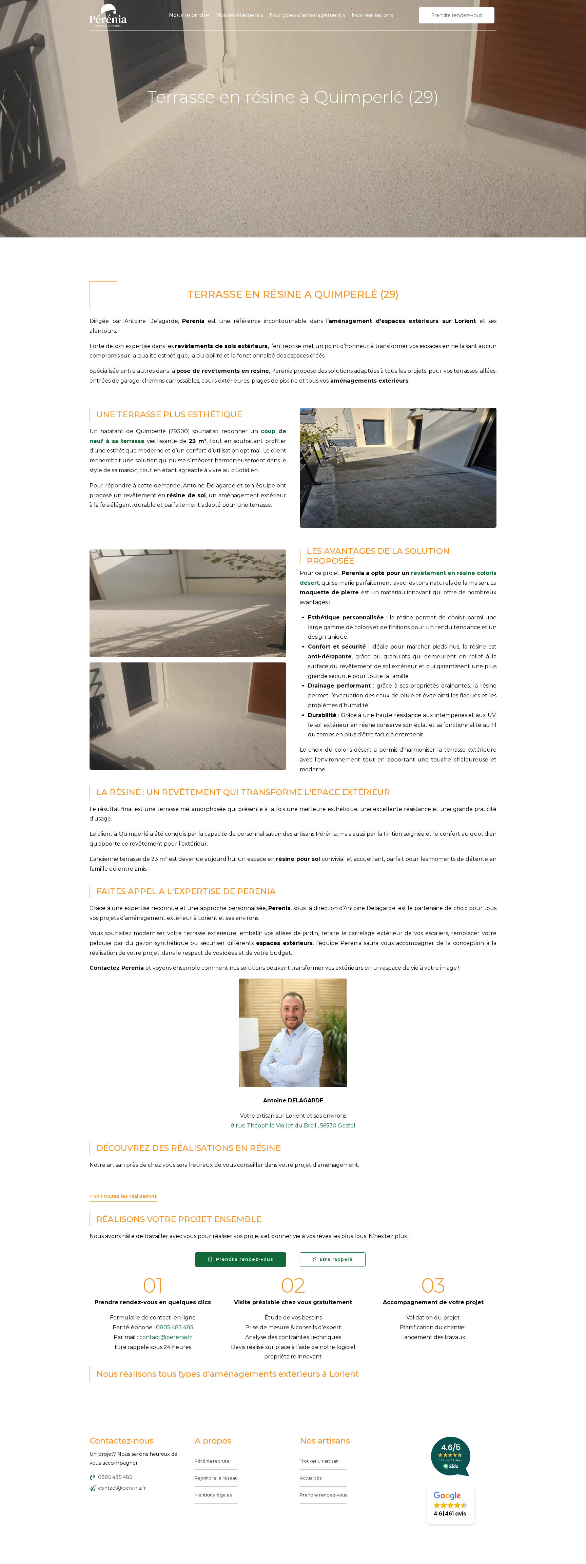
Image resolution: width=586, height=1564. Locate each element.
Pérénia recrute (212, 1461)
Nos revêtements (239, 15)
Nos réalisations (372, 15)
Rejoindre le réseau (216, 1478)
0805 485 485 (174, 1327)
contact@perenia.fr (165, 1337)
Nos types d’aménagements (307, 15)
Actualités (310, 1478)
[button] (450, 1504)
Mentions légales (213, 1495)
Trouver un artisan (319, 1461)
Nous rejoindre (189, 15)
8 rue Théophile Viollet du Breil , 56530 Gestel (293, 1125)
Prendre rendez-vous (323, 1495)
